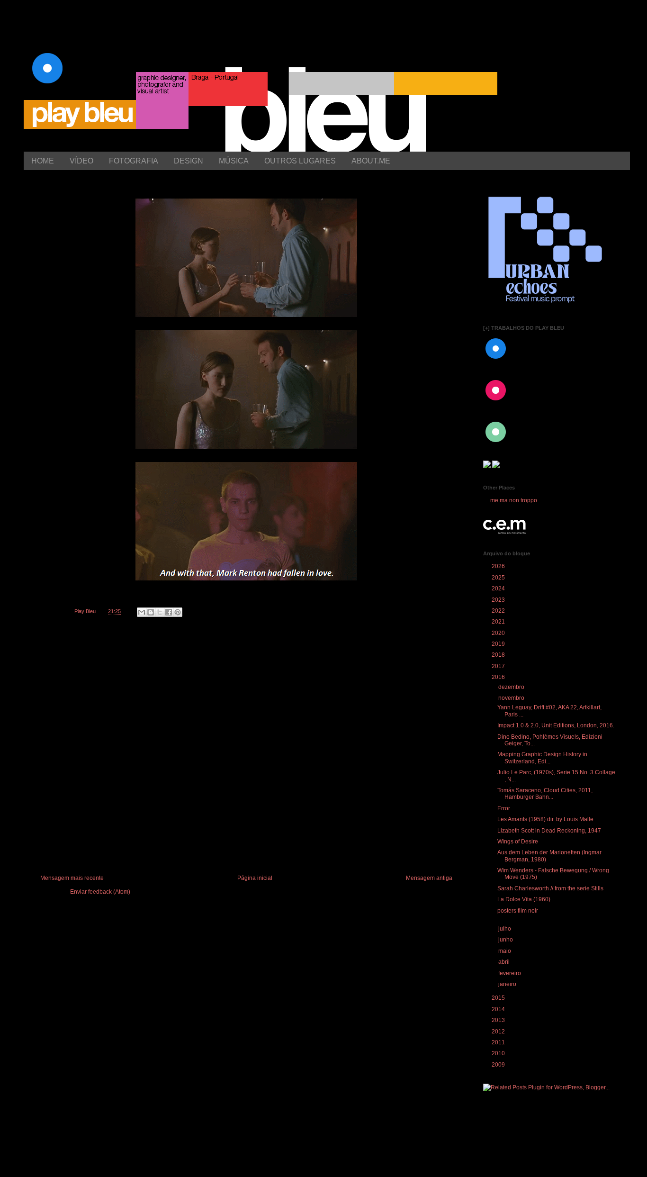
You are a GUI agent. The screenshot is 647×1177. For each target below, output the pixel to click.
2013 (499, 1020)
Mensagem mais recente (72, 878)
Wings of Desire (517, 841)
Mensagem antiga (429, 878)
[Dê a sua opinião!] (150, 612)
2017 (499, 666)
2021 (499, 621)
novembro (512, 698)
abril (504, 962)
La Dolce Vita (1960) (523, 899)
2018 (499, 655)
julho (505, 928)
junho (506, 939)
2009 (499, 1064)
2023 (499, 600)
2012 (499, 1031)
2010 (499, 1053)
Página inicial (254, 878)
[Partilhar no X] (159, 612)
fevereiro (510, 973)
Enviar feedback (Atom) (100, 891)
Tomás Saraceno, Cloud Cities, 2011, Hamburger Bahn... (545, 793)
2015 (499, 998)
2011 (499, 1042)
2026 (499, 566)
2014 (499, 1009)
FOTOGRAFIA (133, 161)
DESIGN (188, 161)
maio (505, 951)
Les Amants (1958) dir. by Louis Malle (545, 819)
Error (503, 808)
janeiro (508, 984)
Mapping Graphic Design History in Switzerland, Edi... (542, 757)
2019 (499, 644)
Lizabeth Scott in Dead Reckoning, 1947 (549, 830)
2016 (499, 677)
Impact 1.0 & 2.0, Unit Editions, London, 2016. (555, 725)
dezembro (512, 687)
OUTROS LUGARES (300, 161)
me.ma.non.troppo (513, 500)
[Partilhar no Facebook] (168, 612)
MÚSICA (234, 161)
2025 (499, 577)
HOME (42, 161)
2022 (499, 610)
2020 (499, 633)
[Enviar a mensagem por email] (141, 612)
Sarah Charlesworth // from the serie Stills (550, 888)
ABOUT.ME (370, 161)
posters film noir (517, 910)
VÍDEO (81, 161)
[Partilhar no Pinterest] (177, 612)
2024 (499, 588)
